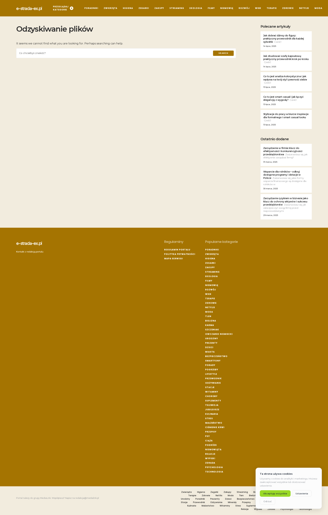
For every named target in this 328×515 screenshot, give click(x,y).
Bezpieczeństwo (216, 356)
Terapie (210, 298)
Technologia (214, 471)
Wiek (208, 294)
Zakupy (210, 267)
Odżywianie (213, 382)
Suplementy (213, 400)
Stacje (210, 387)
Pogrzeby (211, 369)
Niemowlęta (213, 449)
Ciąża (209, 440)
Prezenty (211, 342)
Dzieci (209, 347)
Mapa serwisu (173, 258)
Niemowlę (211, 285)
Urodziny (211, 338)
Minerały (232, 502)
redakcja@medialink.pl (87, 498)
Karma (209, 325)
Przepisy (210, 431)
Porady (210, 365)
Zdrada (210, 462)
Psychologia (214, 467)
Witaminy (211, 391)
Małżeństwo (213, 422)
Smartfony (213, 360)
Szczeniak (212, 329)
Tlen (208, 316)
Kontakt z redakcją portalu (29, 251)
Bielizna (210, 320)
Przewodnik (213, 378)
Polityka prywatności (179, 254)
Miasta (210, 351)
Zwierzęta (212, 254)
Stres (209, 418)
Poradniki (212, 249)
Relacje (210, 453)
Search (223, 53)
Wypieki (210, 458)
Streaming (212, 271)
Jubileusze (212, 409)
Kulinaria (211, 414)
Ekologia (211, 276)
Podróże (211, 445)
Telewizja (211, 405)
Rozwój (210, 289)
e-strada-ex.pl (29, 8)
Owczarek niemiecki (219, 334)
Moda (209, 311)
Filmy (208, 280)
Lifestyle (211, 374)
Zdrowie (211, 302)
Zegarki (210, 263)
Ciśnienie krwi (214, 427)
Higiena (210, 258)
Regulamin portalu (177, 249)
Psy (207, 436)
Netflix (210, 307)
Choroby (211, 396)
